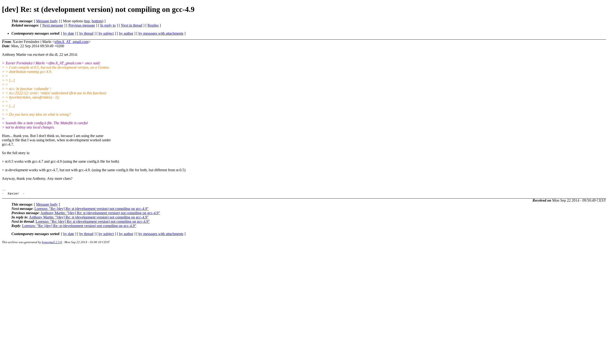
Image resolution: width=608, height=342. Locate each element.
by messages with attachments (160, 33)
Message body (47, 21)
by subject (106, 33)
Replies (153, 25)
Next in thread (131, 25)
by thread (86, 33)
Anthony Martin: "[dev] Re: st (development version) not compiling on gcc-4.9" (100, 213)
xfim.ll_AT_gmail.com (71, 42)
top (87, 21)
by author (126, 33)
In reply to (108, 25)
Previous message (81, 25)
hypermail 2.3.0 (52, 242)
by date (68, 33)
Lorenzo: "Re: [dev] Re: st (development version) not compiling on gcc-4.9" (91, 209)
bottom (97, 21)
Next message (52, 25)
